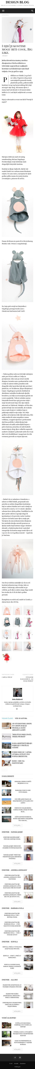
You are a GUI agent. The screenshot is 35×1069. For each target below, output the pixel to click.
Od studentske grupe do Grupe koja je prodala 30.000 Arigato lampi (22, 727)
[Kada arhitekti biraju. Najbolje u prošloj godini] (6, 745)
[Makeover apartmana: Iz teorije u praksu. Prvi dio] (28, 987)
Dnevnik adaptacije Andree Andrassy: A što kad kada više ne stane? (12, 886)
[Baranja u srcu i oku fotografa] (6, 792)
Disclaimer (23, 1063)
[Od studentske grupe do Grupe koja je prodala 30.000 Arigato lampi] (6, 726)
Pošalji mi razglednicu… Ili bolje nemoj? (26, 679)
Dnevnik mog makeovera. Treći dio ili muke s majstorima (12, 1004)
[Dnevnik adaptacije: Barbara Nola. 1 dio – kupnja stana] (28, 915)
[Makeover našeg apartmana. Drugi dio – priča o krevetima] (28, 996)
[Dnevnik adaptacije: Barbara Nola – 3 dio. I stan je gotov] (28, 933)
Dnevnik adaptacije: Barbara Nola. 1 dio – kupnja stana (12, 915)
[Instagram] (17, 709)
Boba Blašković (17, 699)
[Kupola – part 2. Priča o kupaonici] (28, 958)
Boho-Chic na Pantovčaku (18, 762)
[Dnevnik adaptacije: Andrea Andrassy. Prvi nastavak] (28, 877)
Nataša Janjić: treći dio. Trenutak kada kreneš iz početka (12, 856)
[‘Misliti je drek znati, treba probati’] (6, 737)
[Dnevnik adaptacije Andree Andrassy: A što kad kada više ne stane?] (28, 886)
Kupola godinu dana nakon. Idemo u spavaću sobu (12, 966)
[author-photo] (17, 697)
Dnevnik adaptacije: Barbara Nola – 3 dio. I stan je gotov (12, 933)
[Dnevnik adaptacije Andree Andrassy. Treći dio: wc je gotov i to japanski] (28, 895)
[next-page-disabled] (6, 770)
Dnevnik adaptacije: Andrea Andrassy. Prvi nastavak (12, 877)
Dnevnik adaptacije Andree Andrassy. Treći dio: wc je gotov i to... (12, 894)
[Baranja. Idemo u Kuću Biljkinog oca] (6, 784)
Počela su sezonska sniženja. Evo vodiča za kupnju (23, 1025)
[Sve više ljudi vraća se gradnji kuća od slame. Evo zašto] (6, 801)
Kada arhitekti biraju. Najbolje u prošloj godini (22, 745)
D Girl (10, 1063)
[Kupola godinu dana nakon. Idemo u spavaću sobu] (28, 967)
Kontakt (16, 1063)
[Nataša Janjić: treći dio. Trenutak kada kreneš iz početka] (28, 857)
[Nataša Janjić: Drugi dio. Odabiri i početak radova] (28, 848)
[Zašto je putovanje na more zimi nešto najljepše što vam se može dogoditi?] (6, 819)
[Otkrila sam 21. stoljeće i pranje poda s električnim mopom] (6, 1034)
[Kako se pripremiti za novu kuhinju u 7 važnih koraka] (6, 1043)
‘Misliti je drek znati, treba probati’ (21, 736)
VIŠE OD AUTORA (21, 718)
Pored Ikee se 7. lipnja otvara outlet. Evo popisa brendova (21, 754)
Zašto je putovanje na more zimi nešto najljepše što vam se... (23, 818)
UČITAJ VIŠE (17, 825)
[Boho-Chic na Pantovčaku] (6, 763)
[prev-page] (3, 770)
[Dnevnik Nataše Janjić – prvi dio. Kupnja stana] (28, 839)
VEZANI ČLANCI (7, 718)
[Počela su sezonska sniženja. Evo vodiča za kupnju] (6, 1025)
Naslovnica (5, 15)
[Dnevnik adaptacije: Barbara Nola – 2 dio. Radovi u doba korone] (28, 924)
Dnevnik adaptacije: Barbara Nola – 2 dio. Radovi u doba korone (12, 924)
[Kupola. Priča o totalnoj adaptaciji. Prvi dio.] (28, 949)
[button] (3, 10)
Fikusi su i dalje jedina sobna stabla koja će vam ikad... (23, 809)
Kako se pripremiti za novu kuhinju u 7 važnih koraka (23, 1042)
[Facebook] (15, 1057)
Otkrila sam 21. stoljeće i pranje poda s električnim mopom (23, 1033)
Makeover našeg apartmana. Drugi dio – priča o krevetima (12, 995)
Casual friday (7, 677)
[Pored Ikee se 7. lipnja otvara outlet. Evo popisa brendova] (6, 754)
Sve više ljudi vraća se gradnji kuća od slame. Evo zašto (23, 801)
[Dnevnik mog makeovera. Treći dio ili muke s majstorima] (28, 1005)
